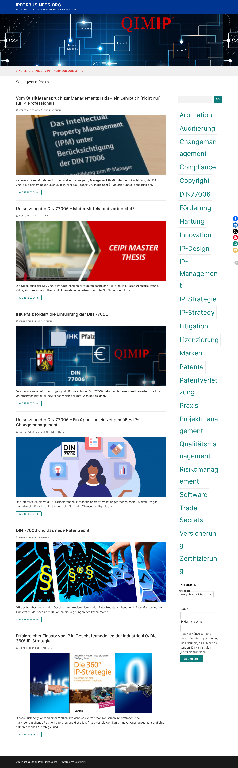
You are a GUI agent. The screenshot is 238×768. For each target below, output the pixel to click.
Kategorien (185, 590)
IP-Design (194, 248)
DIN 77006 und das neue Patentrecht (52, 530)
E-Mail (192, 621)
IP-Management (198, 273)
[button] (235, 218)
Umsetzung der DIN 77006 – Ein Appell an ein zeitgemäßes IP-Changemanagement (77, 422)
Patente (191, 367)
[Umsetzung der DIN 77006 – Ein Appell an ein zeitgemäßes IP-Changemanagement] (91, 467)
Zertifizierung (198, 564)
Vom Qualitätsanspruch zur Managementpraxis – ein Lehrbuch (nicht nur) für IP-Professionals (88, 101)
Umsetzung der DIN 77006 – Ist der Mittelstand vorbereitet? (75, 208)
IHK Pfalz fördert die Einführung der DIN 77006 (62, 314)
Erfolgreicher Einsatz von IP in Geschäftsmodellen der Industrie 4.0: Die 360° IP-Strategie (86, 638)
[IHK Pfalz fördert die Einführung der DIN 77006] (91, 356)
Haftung (192, 221)
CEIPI (46, 216)
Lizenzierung (199, 340)
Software (193, 495)
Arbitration (195, 115)
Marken (190, 353)
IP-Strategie (197, 299)
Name (184, 609)
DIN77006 (194, 194)
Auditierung (197, 128)
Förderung (195, 208)
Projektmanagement (198, 425)
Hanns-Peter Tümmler (31, 432)
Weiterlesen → (29, 192)
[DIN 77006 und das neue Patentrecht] (91, 572)
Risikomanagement (198, 475)
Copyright (194, 181)
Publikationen (52, 110)
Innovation (195, 235)
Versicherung (197, 539)
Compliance (197, 167)
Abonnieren (191, 658)
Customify (80, 761)
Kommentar (41, 537)
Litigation (193, 326)
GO (218, 99)
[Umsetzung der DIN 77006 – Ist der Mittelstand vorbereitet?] (91, 251)
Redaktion (24, 321)
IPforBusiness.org (38, 5)
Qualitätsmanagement (198, 450)
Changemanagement (198, 148)
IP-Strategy (197, 312)
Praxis (188, 405)
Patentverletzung (198, 386)
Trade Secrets (191, 514)
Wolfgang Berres (29, 110)
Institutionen (43, 321)
